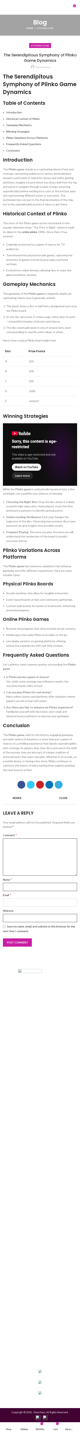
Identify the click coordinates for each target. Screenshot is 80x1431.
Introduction (14, 112)
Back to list (40, 798)
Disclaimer (40, 1347)
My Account (40, 1290)
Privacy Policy (40, 1330)
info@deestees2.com (40, 1387)
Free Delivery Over (40, 1302)
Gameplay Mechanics (19, 125)
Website (8, 910)
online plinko (29, 232)
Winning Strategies (18, 131)
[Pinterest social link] (40, 785)
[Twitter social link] (31, 785)
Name (7, 879)
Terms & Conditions (40, 1336)
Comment (10, 835)
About (39, 1313)
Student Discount (40, 1308)
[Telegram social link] (59, 785)
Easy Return (40, 1296)
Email (7, 895)
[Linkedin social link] (49, 785)
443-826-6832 (40, 1376)
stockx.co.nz (45, 28)
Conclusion (13, 150)
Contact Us (40, 1341)
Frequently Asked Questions (23, 144)
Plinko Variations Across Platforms (27, 137)
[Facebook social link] (21, 785)
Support (39, 1353)
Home (30, 28)
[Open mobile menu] (6, 7)
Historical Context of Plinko (23, 118)
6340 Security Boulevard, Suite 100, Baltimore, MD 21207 (40, 1398)
